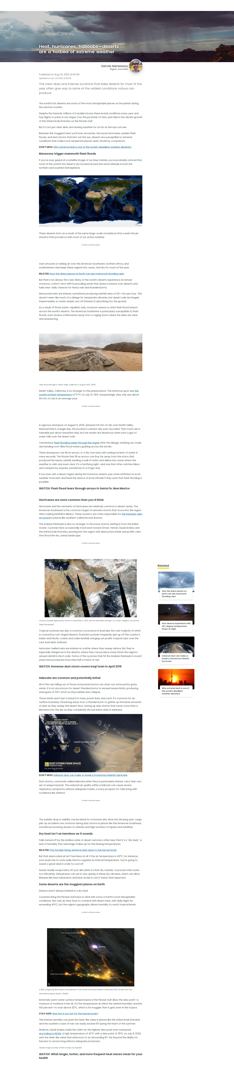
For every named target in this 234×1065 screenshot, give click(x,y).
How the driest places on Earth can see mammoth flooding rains (87, 273)
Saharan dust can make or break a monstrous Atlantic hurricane (90, 775)
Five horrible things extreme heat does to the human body (83, 850)
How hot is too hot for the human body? (75, 1013)
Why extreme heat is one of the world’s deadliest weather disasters (92, 147)
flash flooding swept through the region (76, 442)
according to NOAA (50, 1033)
